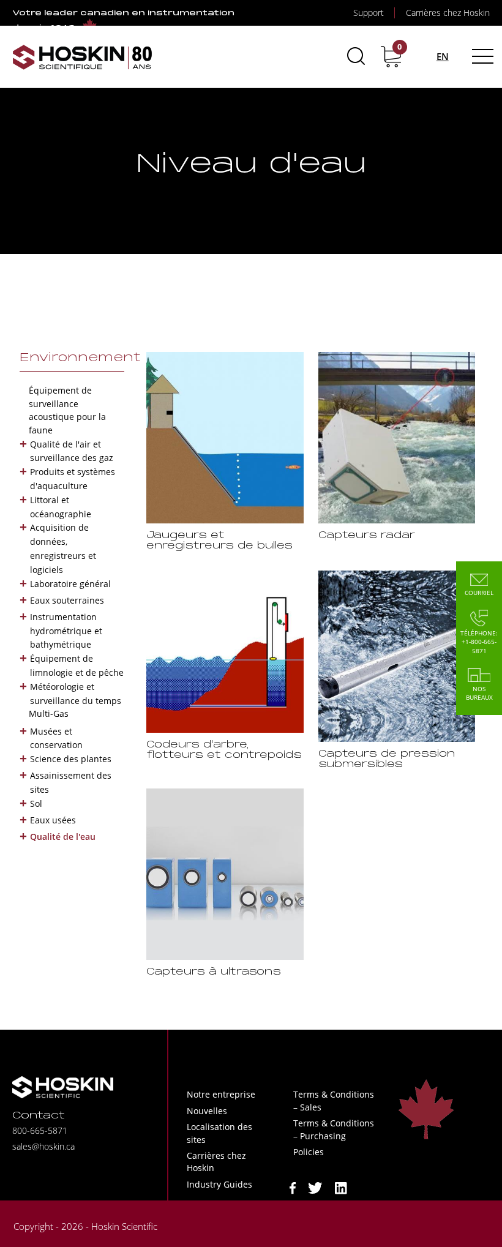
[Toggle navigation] (481, 56)
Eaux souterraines (67, 600)
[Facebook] (293, 1187)
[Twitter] (315, 1187)
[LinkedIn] (341, 1187)
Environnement (80, 358)
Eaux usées (53, 820)
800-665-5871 (39, 1130)
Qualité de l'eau (63, 836)
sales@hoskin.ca (43, 1146)
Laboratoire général (70, 584)
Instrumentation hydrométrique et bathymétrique (66, 631)
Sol (36, 803)
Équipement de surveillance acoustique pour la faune (67, 410)
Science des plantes (70, 759)
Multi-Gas (49, 713)
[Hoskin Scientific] (82, 56)
